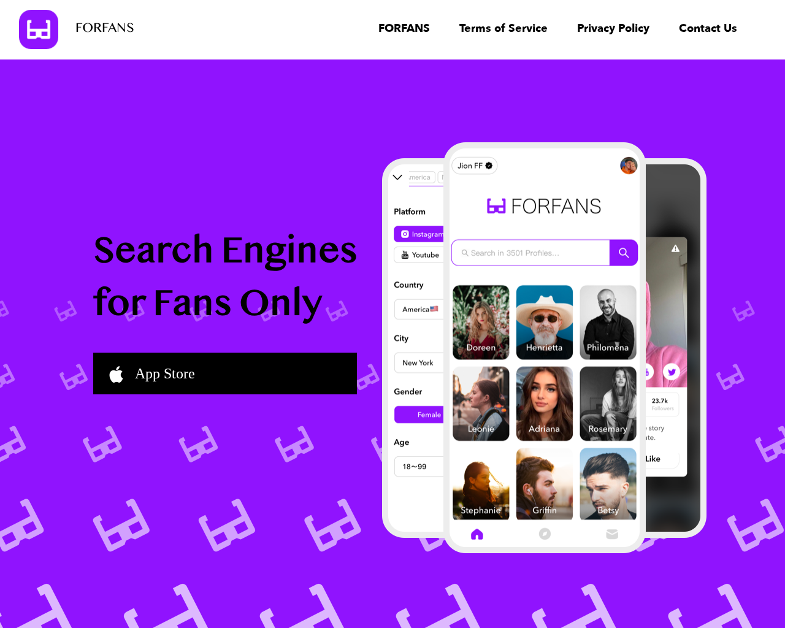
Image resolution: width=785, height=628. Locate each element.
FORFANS (104, 29)
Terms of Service (503, 28)
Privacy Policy (613, 28)
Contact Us (708, 28)
